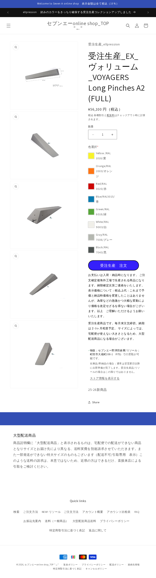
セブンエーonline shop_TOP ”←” (42, 564)
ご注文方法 (30, 512)
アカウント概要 (92, 512)
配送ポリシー (116, 564)
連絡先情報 (134, 564)
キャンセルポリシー (96, 568)
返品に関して (98, 530)
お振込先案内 (32, 521)
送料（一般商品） (57, 521)
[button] (8, 25)
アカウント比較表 (119, 512)
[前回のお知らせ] (7, 12)
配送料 (111, 115)
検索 (16, 512)
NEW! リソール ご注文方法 (60, 512)
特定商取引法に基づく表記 (67, 530)
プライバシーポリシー (115, 521)
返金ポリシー (70, 564)
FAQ (137, 512)
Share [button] (96, 402)
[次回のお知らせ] (148, 12)
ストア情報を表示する (105, 378)
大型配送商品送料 (84, 521)
